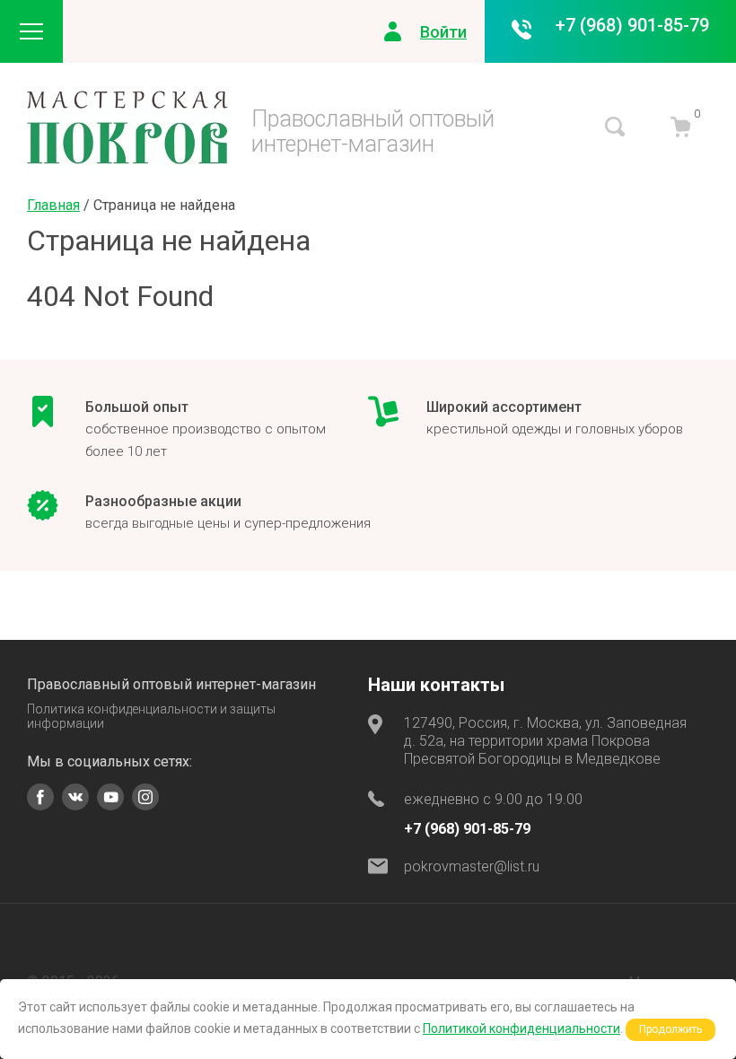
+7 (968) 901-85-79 (632, 25)
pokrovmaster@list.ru (471, 866)
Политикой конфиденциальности (521, 1028)
